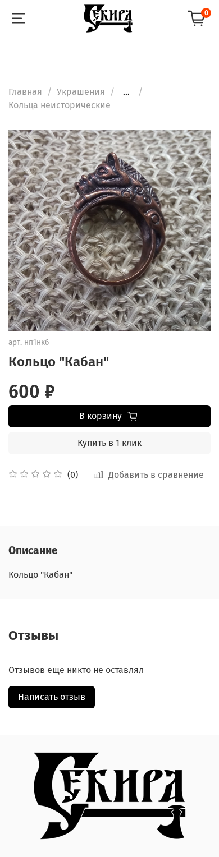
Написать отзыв (51, 697)
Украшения (81, 91)
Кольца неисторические (59, 105)
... (126, 92)
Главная (25, 91)
